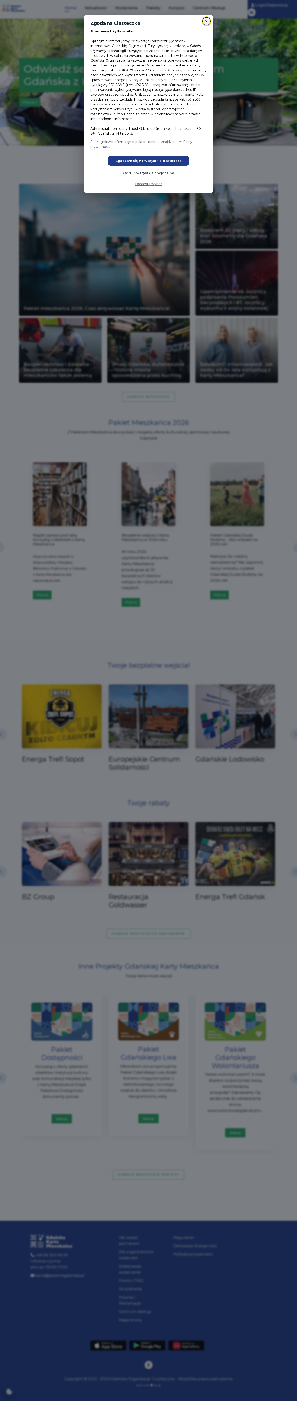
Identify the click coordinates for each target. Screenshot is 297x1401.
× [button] (206, 21)
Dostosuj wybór (148, 184)
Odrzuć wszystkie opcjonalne (148, 173)
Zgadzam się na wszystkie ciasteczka (148, 161)
